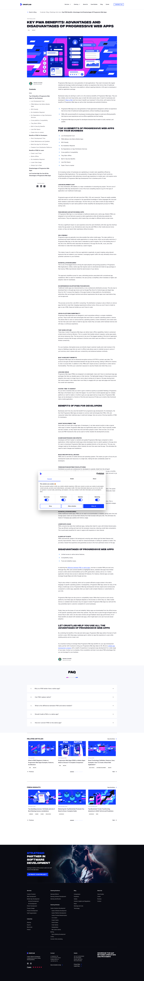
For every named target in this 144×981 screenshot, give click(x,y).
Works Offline (35, 156)
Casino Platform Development (59, 913)
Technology (77, 908)
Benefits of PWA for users (36, 150)
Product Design (31, 908)
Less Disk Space (35, 129)
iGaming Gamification (55, 898)
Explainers (76, 896)
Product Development (32, 910)
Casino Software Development (59, 910)
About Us (85, 4)
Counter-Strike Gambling (56, 939)
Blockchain (29, 927)
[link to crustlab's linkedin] (31, 963)
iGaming (76, 4)
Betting (52, 931)
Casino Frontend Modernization (59, 915)
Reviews (99, 898)
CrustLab (42, 12)
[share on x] (44, 186)
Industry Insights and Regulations (82, 901)
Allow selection (72, 506)
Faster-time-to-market (37, 132)
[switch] (63, 500)
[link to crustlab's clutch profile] (34, 967)
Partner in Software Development (38, 860)
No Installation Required (38, 112)
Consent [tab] (49, 479)
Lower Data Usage (36, 162)
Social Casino (55, 922)
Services (67, 4)
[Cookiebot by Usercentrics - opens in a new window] (97, 474)
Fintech (29, 929)
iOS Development (32, 903)
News (75, 903)
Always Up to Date (36, 165)
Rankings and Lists (55, 12)
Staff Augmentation (32, 913)
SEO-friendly (34, 109)
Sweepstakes (55, 927)
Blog (101, 4)
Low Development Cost (37, 101)
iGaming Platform (54, 894)
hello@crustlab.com (54, 959)
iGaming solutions (30, 959)
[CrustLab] (25, 4)
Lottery (52, 936)
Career (107, 4)
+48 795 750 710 (54, 961)
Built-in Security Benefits (38, 126)
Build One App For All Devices (39, 144)
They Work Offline (36, 123)
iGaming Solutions (55, 890)
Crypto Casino (55, 920)
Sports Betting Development (58, 934)
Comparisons (77, 894)
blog (47, 12)
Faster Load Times (36, 153)
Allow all (93, 506)
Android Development (33, 901)
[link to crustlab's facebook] (28, 963)
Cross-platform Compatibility (39, 120)
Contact (99, 901)
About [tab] (94, 478)
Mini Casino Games (56, 929)
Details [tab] (72, 478)
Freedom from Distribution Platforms (41, 147)
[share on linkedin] (41, 186)
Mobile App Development (33, 898)
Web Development (31, 896)
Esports (29, 924)
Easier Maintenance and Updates (40, 141)
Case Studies (94, 4)
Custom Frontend (31, 894)
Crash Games (55, 924)
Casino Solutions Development (57, 908)
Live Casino (54, 917)
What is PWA (69, 100)
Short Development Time (38, 138)
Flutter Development (32, 906)
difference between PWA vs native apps (78, 567)
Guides (75, 898)
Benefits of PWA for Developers (38, 135)
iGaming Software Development (58, 896)
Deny (50, 506)
